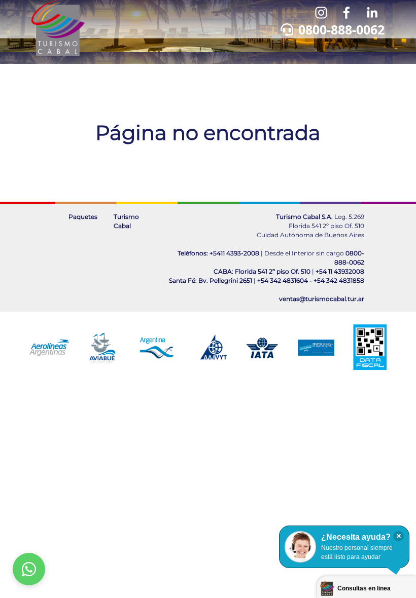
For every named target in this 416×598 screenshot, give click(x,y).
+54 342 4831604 (282, 280)
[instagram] (321, 12)
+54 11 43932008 (340, 271)
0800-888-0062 (341, 29)
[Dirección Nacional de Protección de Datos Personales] (316, 348)
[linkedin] (372, 12)
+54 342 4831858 (339, 280)
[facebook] (346, 12)
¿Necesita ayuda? (356, 537)
